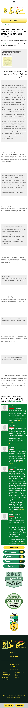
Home (2, 24)
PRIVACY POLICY (14, 652)
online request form (15, 401)
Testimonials (6, 24)
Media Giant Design (18, 697)
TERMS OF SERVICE (14, 656)
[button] (14, 2)
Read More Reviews (21, 543)
